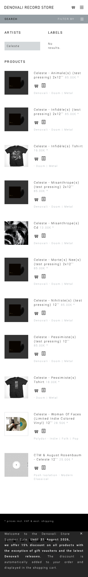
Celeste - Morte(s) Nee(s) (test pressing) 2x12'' (57, 262)
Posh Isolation (46, 475)
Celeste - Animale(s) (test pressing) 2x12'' (57, 75)
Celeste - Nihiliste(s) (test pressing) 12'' (58, 302)
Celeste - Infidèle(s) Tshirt (58, 146)
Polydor (40, 439)
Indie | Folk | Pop (64, 439)
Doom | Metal (62, 93)
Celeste (13, 46)
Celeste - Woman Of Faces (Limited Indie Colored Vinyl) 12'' (57, 418)
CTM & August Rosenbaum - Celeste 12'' (58, 457)
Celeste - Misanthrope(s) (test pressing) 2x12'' (56, 184)
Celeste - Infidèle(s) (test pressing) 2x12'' (57, 111)
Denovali (41, 93)
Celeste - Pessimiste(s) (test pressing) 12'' (55, 339)
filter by (66, 19)
